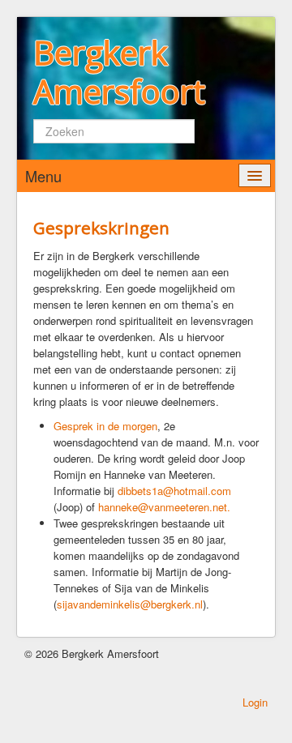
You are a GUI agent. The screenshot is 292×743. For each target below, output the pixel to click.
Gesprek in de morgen (105, 425)
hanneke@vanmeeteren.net (162, 507)
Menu (43, 175)
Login (255, 702)
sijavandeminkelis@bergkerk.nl (130, 604)
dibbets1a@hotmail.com (174, 490)
